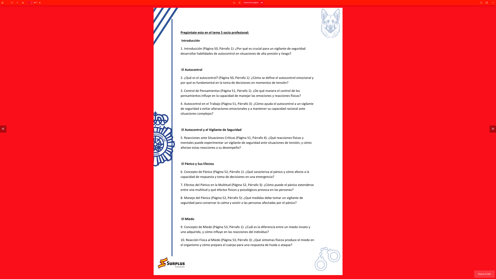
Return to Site (484, 274)
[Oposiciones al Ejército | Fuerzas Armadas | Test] (475, 2)
